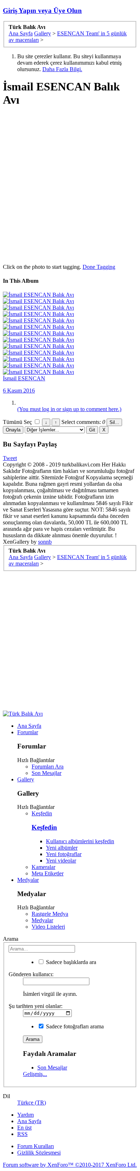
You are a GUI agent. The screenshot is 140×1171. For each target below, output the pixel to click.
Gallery (25, 779)
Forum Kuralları (35, 1146)
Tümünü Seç (18, 422)
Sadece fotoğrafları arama (74, 1026)
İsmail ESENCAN (24, 378)
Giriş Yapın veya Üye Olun (42, 10)
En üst (24, 1128)
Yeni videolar (61, 861)
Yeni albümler (62, 848)
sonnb (45, 542)
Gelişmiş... (35, 1074)
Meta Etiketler (48, 873)
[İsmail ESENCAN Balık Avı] (38, 295)
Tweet (10, 458)
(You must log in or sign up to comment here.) (69, 409)
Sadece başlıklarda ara (70, 962)
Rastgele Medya (50, 914)
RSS (22, 1134)
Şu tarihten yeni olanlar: (35, 1006)
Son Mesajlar (46, 773)
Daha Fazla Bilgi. (62, 69)
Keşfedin (42, 813)
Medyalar (28, 880)
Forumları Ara (48, 767)
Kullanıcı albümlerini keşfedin (80, 841)
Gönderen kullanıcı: (31, 974)
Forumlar (27, 732)
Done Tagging (99, 267)
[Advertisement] (70, 184)
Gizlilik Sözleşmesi (39, 1153)
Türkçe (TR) (31, 1103)
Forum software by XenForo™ (70, 1165)
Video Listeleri (48, 927)
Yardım (25, 1115)
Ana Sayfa (29, 726)
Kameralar (43, 867)
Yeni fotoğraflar (63, 854)
